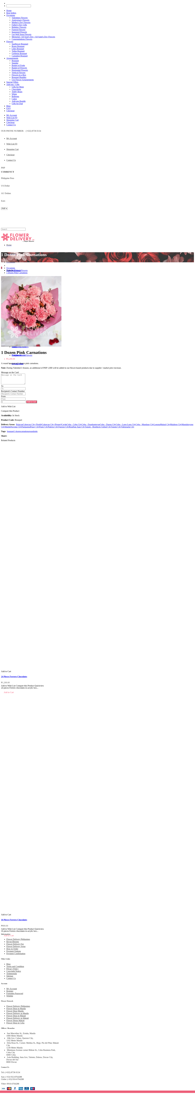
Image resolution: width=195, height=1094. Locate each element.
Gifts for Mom (18, 87)
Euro (3, 201)
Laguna (157, 424)
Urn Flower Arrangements (23, 80)
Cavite (64, 424)
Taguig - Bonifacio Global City (98, 427)
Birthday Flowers (19, 27)
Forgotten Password (14, 993)
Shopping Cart (12, 120)
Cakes (14, 99)
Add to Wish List (8, 406)
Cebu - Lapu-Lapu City (126, 424)
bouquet (10, 431)
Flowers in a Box (19, 75)
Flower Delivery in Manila (17, 1013)
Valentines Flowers (20, 18)
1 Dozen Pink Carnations (16, 273)
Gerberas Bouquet (19, 53)
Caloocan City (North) (32, 424)
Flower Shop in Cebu (15, 1023)
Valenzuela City (127, 427)
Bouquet (15, 61)
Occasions (10, 268)
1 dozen (17, 431)
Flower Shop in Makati (16, 1016)
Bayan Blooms (12, 942)
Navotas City (15, 427)
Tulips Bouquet (18, 51)
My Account (11, 115)
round (31, 431)
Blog (8, 964)
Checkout (10, 122)
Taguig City (116, 427)
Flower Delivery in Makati (17, 1018)
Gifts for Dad (17, 103)
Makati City (165, 424)
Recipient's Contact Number (13, 391)
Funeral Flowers (18, 29)
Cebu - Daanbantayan (91, 424)
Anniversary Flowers (20, 20)
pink (36, 431)
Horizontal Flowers (20, 70)
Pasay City (34, 427)
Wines (14, 94)
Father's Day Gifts (19, 25)
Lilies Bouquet (18, 49)
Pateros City (53, 427)
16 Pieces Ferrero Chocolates (14, 920)
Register (9, 991)
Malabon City (176, 424)
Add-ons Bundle (19, 101)
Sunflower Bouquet (20, 44)
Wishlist (9, 996)
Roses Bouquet (18, 46)
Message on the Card (10, 372)
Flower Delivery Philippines (18, 939)
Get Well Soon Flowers (21, 34)
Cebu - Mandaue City (145, 424)
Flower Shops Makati (15, 1020)
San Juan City (79, 427)
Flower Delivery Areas (15, 946)
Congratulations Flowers (22, 39)
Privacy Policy (12, 969)
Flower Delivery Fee (15, 944)
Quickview (39, 686)
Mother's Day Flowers (21, 22)
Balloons (15, 96)
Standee (15, 63)
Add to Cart (31, 402)
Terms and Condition (15, 966)
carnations (24, 431)
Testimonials (11, 973)
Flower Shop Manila (15, 1011)
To (2, 386)
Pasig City (43, 427)
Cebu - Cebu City (74, 424)
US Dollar (5, 186)
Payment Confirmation (15, 953)
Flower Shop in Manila (16, 1008)
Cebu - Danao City (108, 424)
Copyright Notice (13, 971)
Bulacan (19, 424)
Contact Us (11, 125)
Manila (7, 427)
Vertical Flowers (18, 72)
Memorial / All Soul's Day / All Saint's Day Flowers (33, 37)
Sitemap (9, 976)
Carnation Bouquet (20, 56)
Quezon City (63, 427)
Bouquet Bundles (19, 77)
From (3, 396)
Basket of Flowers (19, 68)
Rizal (71, 427)
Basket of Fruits (18, 65)
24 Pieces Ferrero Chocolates (14, 676)
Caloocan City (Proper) (51, 424)
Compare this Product (10, 411)
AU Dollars (6, 193)
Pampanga (25, 427)
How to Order (12, 949)
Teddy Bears (17, 92)
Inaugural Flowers (19, 32)
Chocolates (16, 89)
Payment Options (13, 951)
